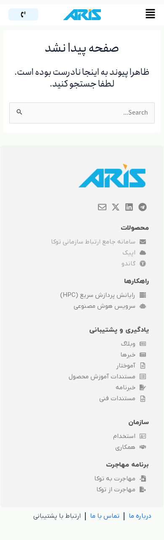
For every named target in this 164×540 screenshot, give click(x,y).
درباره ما (140, 516)
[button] (136, 14)
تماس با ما (104, 516)
